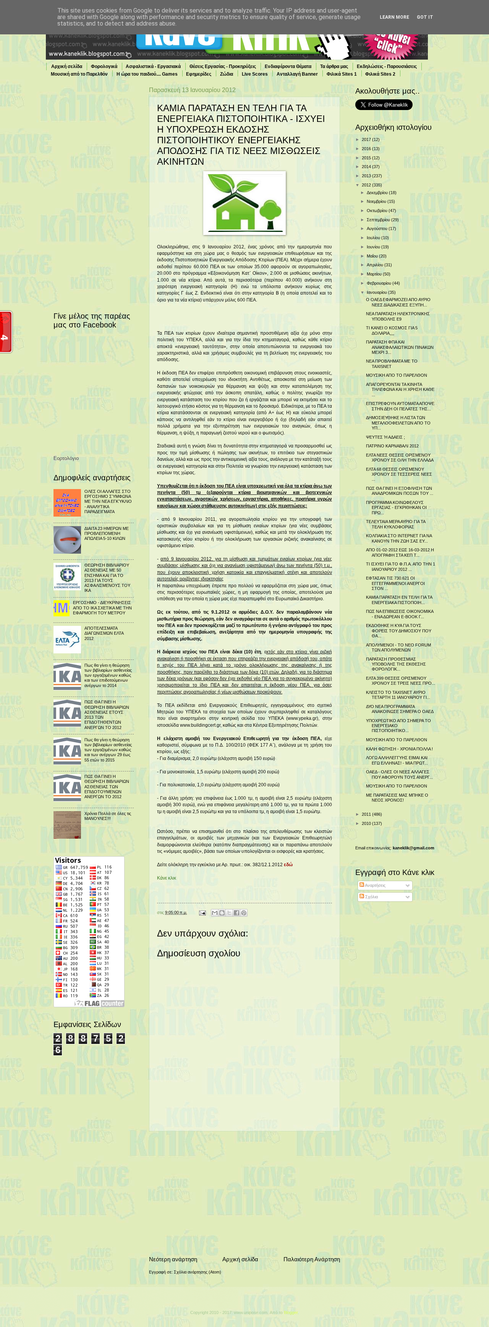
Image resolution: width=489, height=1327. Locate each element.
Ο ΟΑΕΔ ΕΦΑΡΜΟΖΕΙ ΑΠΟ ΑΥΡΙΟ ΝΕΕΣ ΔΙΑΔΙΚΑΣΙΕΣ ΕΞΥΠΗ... (398, 302)
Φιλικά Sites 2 (380, 74)
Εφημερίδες (198, 74)
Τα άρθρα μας (334, 66)
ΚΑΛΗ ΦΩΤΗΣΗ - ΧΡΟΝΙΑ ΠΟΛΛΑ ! (399, 749)
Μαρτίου (375, 274)
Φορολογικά (104, 66)
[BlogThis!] (222, 913)
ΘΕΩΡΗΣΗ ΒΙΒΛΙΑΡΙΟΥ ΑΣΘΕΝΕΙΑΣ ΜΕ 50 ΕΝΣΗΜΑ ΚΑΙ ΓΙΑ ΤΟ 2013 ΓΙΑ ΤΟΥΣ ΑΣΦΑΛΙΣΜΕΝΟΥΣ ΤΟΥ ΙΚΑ (107, 578)
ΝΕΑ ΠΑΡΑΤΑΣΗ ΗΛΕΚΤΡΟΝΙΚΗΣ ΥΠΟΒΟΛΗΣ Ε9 (398, 316)
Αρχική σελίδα (66, 66)
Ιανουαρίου (377, 292)
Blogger (291, 1312)
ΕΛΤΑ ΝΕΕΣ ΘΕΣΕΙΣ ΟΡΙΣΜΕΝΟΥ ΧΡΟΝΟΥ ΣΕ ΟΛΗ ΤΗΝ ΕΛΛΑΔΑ (400, 457)
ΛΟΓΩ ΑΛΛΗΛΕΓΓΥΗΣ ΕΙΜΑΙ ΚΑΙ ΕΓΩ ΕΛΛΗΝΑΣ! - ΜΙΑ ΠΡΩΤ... (397, 760)
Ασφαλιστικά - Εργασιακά (153, 66)
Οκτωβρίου (378, 210)
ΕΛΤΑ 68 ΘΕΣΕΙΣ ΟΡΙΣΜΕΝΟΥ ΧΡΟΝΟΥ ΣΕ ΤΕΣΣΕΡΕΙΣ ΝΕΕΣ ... (399, 474)
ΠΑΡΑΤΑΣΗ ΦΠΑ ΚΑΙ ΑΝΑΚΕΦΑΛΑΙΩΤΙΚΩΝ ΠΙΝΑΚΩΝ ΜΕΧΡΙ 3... (400, 347)
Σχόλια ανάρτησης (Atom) (197, 1272)
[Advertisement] (244, 1193)
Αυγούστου (378, 228)
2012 (367, 185)
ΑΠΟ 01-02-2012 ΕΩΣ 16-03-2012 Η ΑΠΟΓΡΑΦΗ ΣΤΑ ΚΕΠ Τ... (400, 552)
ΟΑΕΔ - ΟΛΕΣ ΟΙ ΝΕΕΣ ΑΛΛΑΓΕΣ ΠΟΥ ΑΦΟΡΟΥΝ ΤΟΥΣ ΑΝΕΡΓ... (399, 774)
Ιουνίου (374, 247)
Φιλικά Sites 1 (342, 74)
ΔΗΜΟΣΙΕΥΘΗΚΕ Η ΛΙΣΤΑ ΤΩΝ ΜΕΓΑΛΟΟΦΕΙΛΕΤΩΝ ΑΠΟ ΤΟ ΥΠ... (398, 422)
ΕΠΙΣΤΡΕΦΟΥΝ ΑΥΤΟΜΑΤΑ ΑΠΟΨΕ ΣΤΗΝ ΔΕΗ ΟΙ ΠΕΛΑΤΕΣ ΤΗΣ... (400, 406)
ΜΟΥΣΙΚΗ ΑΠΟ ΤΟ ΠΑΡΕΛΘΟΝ (396, 375)
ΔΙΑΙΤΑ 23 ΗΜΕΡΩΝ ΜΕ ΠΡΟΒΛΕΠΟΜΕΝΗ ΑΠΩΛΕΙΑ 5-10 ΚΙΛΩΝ (106, 533)
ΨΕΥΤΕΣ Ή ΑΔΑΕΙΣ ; (385, 437)
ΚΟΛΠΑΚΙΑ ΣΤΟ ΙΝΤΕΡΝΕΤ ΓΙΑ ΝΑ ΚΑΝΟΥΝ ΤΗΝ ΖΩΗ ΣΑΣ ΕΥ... (399, 538)
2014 (367, 166)
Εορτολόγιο (66, 458)
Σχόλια (371, 896)
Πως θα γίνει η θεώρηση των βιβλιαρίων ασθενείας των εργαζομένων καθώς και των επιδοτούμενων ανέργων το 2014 (108, 675)
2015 (367, 158)
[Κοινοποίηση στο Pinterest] (244, 913)
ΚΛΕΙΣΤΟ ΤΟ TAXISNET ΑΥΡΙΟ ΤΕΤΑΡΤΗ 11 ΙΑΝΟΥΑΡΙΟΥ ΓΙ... (398, 695)
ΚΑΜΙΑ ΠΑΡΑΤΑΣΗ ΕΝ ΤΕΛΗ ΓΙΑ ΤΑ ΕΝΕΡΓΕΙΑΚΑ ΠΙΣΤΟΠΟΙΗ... (399, 599)
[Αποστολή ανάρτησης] (202, 912)
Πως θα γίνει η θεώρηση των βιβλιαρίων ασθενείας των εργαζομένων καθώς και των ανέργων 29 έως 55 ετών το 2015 (108, 749)
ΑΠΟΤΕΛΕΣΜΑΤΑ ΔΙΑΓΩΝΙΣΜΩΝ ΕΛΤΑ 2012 (103, 633)
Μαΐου (373, 256)
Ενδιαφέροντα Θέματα (288, 66)
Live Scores (255, 74)
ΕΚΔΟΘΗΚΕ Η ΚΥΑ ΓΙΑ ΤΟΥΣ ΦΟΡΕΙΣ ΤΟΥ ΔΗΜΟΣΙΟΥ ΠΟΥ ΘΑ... (398, 630)
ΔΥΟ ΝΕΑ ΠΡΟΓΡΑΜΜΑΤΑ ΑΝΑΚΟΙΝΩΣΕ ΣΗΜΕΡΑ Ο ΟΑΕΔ (400, 709)
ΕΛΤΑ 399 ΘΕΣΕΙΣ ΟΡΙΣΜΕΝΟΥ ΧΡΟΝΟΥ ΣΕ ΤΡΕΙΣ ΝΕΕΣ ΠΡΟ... (400, 680)
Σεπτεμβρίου (379, 219)
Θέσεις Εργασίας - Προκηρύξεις (222, 66)
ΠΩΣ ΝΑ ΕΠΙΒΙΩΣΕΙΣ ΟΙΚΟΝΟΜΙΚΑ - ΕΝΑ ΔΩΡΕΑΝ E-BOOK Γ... (399, 614)
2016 (367, 148)
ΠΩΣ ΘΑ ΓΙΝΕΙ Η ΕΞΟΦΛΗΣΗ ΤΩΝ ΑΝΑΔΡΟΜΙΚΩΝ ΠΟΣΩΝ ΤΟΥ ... (399, 491)
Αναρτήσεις (374, 885)
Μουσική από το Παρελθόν (79, 74)
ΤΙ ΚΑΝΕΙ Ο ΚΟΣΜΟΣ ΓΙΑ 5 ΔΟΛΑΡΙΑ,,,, (392, 330)
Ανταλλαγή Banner (297, 74)
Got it (425, 17)
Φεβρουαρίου (379, 283)
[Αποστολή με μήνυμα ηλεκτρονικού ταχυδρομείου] (215, 913)
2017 (367, 139)
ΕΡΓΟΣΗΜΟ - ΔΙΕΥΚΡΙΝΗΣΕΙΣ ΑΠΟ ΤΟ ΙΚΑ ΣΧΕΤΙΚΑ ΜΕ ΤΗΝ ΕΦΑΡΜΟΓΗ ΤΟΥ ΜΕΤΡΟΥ (102, 607)
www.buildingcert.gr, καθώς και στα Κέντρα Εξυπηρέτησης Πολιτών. (249, 725)
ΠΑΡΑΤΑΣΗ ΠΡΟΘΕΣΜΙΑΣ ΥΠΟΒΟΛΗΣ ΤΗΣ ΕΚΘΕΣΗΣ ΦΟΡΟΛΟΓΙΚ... (396, 664)
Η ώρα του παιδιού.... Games (147, 74)
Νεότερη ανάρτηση (173, 1259)
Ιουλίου (374, 237)
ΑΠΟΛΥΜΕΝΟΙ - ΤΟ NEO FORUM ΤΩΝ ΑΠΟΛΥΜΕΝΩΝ (398, 647)
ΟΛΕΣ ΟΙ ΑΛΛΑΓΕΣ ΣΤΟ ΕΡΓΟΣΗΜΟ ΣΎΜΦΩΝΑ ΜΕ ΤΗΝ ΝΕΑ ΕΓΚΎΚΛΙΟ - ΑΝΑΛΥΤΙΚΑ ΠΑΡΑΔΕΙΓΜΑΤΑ (108, 501)
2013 (367, 175)
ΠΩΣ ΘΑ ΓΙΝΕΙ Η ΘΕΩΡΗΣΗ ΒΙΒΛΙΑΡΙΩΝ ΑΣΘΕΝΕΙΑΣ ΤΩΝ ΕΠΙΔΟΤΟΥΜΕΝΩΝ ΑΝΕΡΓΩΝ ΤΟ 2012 (106, 786)
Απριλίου (375, 264)
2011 (367, 814)
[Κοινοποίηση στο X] (229, 913)
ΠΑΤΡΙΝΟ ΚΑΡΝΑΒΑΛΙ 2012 (392, 446)
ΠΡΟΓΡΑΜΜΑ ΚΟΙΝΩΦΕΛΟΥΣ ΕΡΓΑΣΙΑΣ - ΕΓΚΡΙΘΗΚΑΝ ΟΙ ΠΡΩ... (396, 507)
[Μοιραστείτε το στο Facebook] (236, 913)
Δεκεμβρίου (378, 192)
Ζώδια (226, 74)
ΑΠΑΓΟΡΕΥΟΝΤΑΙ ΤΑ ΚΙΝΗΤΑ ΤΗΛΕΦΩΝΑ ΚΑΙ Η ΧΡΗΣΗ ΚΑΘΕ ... (400, 389)
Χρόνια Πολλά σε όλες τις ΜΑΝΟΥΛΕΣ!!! (107, 816)
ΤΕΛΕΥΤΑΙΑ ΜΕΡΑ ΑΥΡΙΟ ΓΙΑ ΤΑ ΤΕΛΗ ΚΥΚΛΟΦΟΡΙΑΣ (395, 524)
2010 (367, 823)
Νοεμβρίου (377, 201)
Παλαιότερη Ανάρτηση (311, 1259)
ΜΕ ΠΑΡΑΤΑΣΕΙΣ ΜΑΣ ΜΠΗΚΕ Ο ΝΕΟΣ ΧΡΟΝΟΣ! (397, 797)
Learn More (394, 17)
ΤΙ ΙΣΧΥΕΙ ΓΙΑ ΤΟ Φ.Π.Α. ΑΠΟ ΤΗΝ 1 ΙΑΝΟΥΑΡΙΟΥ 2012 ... (400, 566)
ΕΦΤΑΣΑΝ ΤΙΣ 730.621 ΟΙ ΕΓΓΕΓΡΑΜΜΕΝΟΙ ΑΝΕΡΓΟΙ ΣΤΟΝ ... (395, 583)
